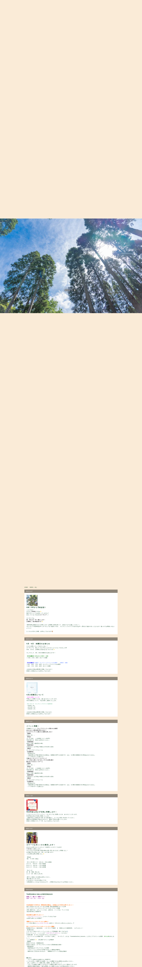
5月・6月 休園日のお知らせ (38, 643)
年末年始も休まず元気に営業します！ (41, 812)
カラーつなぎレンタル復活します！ (41, 845)
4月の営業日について (35, 694)
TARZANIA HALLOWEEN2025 (39, 894)
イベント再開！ (32, 726)
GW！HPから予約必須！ (36, 607)
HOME (26, 587)
